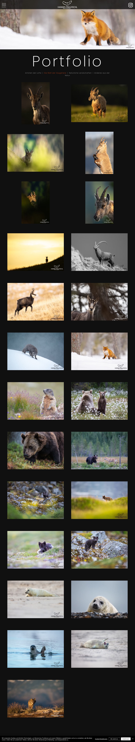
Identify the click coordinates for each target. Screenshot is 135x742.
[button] (4, 4)
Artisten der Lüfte (33, 73)
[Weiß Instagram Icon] (131, 5)
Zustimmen (126, 739)
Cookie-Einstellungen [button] (101, 739)
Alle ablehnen (114, 739)
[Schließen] (133, 739)
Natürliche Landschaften (80, 73)
